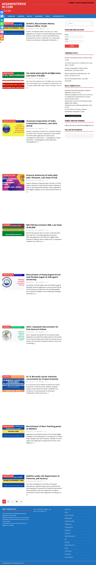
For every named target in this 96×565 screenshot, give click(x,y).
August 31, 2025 (32, 431)
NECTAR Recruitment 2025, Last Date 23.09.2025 (44, 226)
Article (29, 16)
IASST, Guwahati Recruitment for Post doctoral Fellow (42, 328)
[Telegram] (2, 27)
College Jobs (68, 524)
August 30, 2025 (32, 481)
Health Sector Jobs (70, 536)
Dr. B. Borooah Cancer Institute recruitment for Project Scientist (42, 377)
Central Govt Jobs (70, 521)
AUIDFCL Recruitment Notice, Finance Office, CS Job (40, 24)
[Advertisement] (32, 57)
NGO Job (67, 542)
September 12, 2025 (33, 29)
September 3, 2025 (33, 180)
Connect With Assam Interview (81, 3)
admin (43, 29)
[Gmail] (2, 31)
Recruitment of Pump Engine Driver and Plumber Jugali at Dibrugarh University (43, 277)
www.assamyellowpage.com (42, 509)
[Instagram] (2, 35)
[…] (57, 40)
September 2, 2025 (33, 230)
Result (48, 16)
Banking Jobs (68, 518)
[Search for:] (79, 23)
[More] (2, 39)
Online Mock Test (58, 16)
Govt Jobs (67, 533)
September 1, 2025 (33, 282)
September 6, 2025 (33, 128)
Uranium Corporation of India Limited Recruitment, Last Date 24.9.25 (41, 123)
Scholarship (39, 16)
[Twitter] (2, 16)
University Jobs (69, 557)
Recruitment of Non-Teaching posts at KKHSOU (43, 427)
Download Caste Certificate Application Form (78, 105)
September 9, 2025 (33, 78)
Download (11, 16)
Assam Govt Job (69, 515)
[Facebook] (2, 12)
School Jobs (68, 554)
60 (16, 501)
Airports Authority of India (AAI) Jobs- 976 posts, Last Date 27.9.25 (42, 176)
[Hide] (1, 42)
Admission (21, 16)
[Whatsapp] (2, 23)
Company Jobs (69, 527)
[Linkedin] (2, 20)
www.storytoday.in (40, 511)
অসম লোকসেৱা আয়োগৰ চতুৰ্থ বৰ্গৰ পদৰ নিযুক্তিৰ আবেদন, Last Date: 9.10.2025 (43, 74)
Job (65, 539)
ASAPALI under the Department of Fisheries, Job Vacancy (42, 477)
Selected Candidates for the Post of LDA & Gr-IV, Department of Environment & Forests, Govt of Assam (79, 97)
